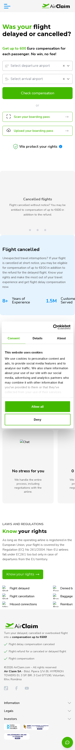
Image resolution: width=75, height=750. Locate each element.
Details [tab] (37, 338)
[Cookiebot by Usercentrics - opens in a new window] (53, 327)
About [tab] (61, 338)
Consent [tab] (14, 338)
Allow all (37, 406)
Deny (37, 419)
